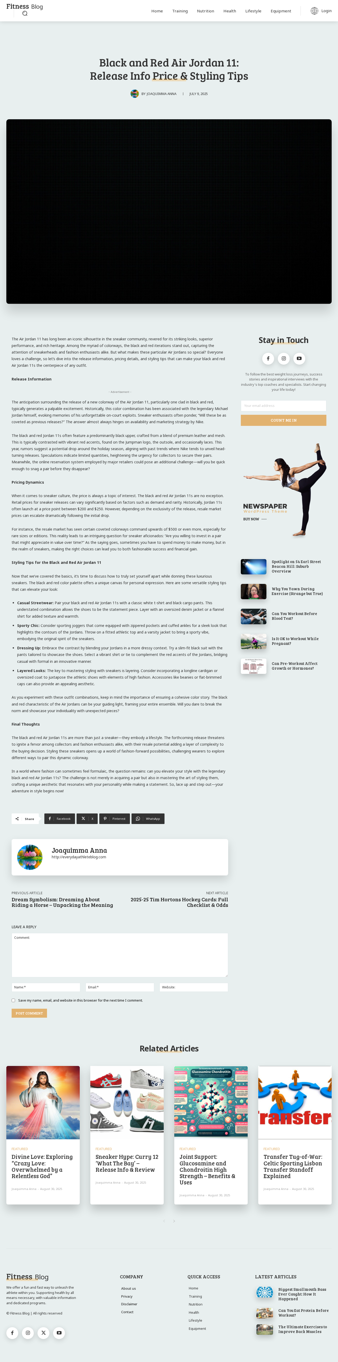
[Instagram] (284, 359)
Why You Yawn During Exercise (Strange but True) (297, 591)
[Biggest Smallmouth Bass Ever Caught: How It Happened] (264, 1292)
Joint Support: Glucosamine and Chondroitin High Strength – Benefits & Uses (207, 1169)
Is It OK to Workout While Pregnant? (295, 641)
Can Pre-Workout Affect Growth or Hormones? (294, 666)
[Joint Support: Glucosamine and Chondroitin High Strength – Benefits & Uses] (211, 1102)
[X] (43, 1333)
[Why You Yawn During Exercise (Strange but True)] (253, 591)
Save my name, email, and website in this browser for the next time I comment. (80, 1000)
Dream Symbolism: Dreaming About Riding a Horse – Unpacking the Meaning (62, 902)
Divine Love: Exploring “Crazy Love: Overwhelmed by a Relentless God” (42, 1166)
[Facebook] (268, 359)
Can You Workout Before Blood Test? (294, 616)
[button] (25, 13)
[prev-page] (164, 1221)
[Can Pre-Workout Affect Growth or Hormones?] (253, 666)
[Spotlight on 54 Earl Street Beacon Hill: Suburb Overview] (253, 566)
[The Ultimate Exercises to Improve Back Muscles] (264, 1329)
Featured (20, 1149)
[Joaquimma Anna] (136, 93)
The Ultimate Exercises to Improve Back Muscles (302, 1329)
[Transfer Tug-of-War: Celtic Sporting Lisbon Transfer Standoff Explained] (295, 1102)
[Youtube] (299, 359)
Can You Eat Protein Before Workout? (303, 1313)
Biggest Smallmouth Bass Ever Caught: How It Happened (302, 1294)
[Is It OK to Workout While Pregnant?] (253, 641)
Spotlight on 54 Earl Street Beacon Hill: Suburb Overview (296, 566)
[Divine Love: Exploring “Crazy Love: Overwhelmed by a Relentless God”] (43, 1102)
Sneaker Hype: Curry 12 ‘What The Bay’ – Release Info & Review (127, 1163)
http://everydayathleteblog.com (79, 856)
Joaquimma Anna (161, 93)
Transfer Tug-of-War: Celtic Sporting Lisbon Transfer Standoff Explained (293, 1166)
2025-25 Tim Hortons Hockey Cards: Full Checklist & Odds (179, 902)
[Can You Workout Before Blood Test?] (253, 616)
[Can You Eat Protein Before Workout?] (264, 1313)
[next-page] (174, 1221)
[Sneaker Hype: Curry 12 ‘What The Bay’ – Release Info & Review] (127, 1102)
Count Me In (284, 420)
